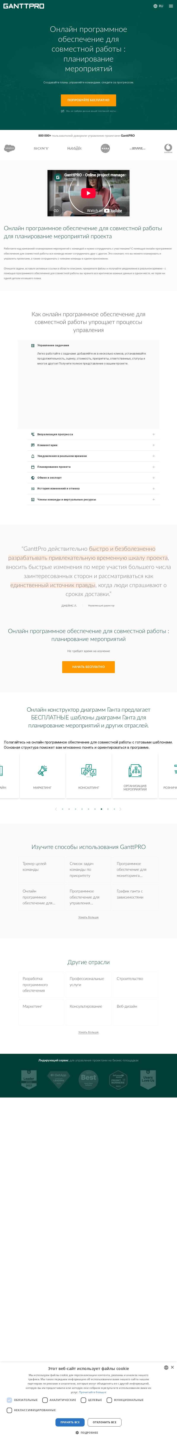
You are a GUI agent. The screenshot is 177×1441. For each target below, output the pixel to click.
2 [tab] (69, 809)
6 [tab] (95, 809)
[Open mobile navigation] (171, 6)
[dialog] (88, 1401)
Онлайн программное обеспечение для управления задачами (37, 897)
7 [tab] (101, 809)
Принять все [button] (70, 1422)
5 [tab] (88, 809)
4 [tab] (82, 809)
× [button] (172, 1367)
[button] (88, 1433)
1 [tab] (62, 809)
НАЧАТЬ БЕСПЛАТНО (88, 667)
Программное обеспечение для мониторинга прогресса (132, 870)
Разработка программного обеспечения (35, 985)
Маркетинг (32, 1006)
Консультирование (86, 1006)
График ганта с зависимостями (130, 894)
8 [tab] (108, 809)
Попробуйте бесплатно (88, 100)
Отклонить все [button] (104, 1422)
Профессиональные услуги (87, 982)
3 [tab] (75, 809)
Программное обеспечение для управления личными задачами (86, 897)
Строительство (130, 979)
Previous (55, 809)
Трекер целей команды (34, 867)
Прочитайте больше (92, 1392)
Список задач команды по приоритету (81, 870)
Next (121, 809)
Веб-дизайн (127, 1006)
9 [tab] (114, 809)
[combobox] (166, 1367)
